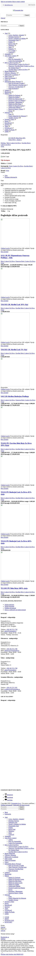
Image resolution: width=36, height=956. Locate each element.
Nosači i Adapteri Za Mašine (17, 38)
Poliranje (7, 112)
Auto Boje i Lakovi (10, 56)
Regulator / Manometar (15, 102)
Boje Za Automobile (14, 59)
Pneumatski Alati (13, 40)
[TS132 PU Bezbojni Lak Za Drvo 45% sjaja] (15, 483)
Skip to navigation (6, 1)
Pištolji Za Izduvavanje (15, 99)
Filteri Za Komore (10, 78)
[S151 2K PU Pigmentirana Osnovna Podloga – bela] (15, 246)
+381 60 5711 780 (11, 649)
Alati (6, 33)
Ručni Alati (11, 43)
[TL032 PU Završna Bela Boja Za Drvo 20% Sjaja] (15, 434)
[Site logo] (18, 10)
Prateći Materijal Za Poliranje (17, 116)
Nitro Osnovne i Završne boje (17, 85)
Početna (3, 143)
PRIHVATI (19, 954)
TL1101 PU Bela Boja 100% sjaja (14, 588)
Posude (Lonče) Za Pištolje (16, 100)
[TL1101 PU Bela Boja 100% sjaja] (15, 579)
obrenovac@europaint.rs (11, 650)
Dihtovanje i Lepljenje (11, 74)
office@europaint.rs (10, 631)
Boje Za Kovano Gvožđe (16, 83)
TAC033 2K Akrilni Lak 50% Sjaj (14, 304)
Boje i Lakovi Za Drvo (12, 62)
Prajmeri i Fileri (9, 119)
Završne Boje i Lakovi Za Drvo (18, 69)
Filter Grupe (8, 76)
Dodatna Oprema (13, 37)
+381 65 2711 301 (11, 687)
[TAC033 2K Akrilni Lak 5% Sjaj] (15, 340)
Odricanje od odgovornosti (21, 805)
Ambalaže (8, 54)
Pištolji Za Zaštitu (13, 97)
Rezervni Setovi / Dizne (15, 109)
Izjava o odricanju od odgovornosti (15, 610)
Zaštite (7, 131)
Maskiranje (8, 92)
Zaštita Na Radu (9, 130)
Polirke (10, 42)
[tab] (6, 175)
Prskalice (11, 49)
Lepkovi (7, 90)
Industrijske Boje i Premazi (13, 81)
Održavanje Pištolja (14, 107)
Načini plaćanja (9, 604)
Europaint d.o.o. (16, 803)
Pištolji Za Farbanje (14, 95)
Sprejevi (7, 124)
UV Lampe (11, 50)
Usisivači (11, 52)
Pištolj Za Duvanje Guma (16, 105)
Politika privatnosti (10, 608)
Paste (10, 114)
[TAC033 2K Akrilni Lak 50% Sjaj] (15, 295)
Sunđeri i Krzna (13, 118)
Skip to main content (18, 1)
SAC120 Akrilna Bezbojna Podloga (15, 396)
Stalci (10, 47)
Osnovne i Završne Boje (15, 87)
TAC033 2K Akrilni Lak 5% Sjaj (14, 350)
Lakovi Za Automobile (15, 61)
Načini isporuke (9, 606)
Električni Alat (12, 822)
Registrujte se (5, 937)
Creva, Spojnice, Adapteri (16, 35)
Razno (10, 111)
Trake (6, 126)
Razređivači (8, 123)
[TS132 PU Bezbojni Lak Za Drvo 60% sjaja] (15, 532)
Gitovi (6, 80)
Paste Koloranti (13, 88)
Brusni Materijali (10, 71)
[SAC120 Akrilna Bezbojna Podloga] (15, 386)
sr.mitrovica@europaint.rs (12, 689)
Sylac (2, 146)
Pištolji (7, 93)
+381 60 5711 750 (11, 629)
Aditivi (10, 57)
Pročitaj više (8, 954)
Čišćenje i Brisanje (10, 73)
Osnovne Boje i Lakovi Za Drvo (18, 64)
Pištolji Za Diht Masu (14, 104)
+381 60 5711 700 (11, 668)
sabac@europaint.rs (10, 670)
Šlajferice (11, 45)
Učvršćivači (8, 128)
